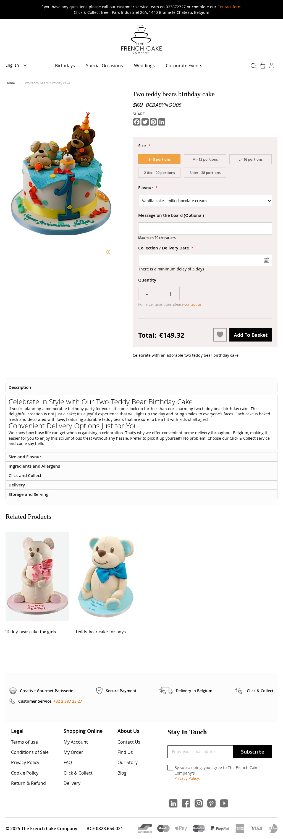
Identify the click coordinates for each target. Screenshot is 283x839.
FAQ (68, 762)
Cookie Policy (24, 773)
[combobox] (252, 65)
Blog (122, 773)
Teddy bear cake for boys (100, 631)
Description (20, 387)
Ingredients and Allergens (34, 466)
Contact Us (128, 742)
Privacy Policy (25, 762)
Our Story (127, 762)
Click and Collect (25, 475)
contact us (192, 304)
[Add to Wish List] (220, 335)
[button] (18, 65)
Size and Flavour (25, 457)
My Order (73, 752)
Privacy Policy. (187, 778)
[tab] (141, 387)
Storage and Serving (28, 494)
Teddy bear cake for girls (31, 631)
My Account (76, 742)
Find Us (125, 752)
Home (11, 83)
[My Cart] (263, 65)
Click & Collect (78, 773)
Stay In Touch (187, 732)
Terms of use (24, 742)
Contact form (230, 6)
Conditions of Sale (30, 752)
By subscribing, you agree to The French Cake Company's (216, 773)
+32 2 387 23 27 (67, 701)
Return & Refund (28, 783)
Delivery (17, 485)
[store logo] (141, 39)
